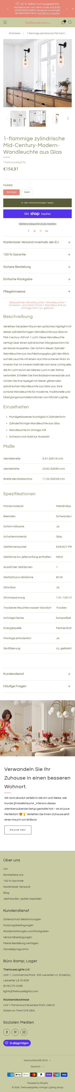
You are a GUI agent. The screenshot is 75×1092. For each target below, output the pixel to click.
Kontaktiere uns (13, 874)
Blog (6, 892)
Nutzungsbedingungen (18, 925)
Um (5, 868)
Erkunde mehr (18, 830)
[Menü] (5, 22)
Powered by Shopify (37, 1083)
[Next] (67, 9)
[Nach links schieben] (7, 118)
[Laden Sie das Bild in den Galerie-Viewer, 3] (57, 119)
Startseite (14, 33)
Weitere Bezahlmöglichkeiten (37, 223)
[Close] (73, 8)
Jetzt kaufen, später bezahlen (22, 898)
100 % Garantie (13, 880)
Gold (26, 192)
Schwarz (11, 192)
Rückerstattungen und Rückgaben (26, 931)
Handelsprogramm (16, 949)
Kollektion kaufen (49, 13)
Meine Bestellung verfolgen (20, 943)
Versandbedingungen (17, 937)
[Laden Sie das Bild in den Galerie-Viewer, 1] (18, 119)
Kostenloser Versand (16, 886)
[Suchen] (70, 22)
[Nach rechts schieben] (67, 118)
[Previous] (8, 9)
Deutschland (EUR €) (36, 1060)
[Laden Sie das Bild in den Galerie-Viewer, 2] (37, 119)
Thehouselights (14, 162)
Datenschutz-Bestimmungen (22, 919)
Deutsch (36, 1066)
